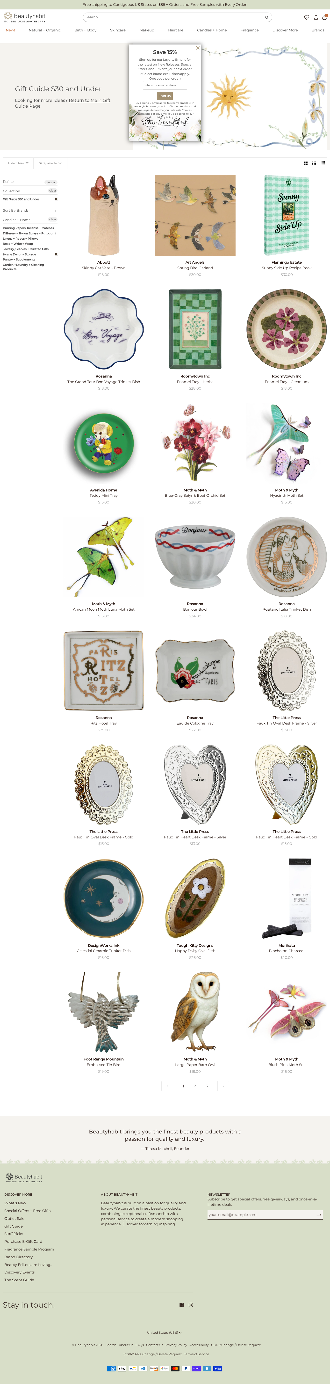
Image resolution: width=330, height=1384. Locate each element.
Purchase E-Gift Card (23, 1241)
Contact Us (154, 1345)
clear (52, 190)
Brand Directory (18, 1257)
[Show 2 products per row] (305, 163)
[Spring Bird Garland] (195, 215)
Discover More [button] (18, 1194)
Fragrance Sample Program (29, 1249)
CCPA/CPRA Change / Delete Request (152, 1354)
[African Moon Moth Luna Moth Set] (103, 557)
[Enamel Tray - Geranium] (286, 329)
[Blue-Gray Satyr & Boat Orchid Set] (195, 443)
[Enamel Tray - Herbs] (195, 329)
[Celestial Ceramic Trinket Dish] (103, 898)
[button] (45, 30)
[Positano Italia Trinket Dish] (286, 557)
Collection (11, 191)
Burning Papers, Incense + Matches (28, 228)
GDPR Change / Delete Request (236, 1345)
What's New (15, 1203)
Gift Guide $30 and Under (21, 199)
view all (51, 182)
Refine (8, 182)
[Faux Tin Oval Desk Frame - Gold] (103, 784)
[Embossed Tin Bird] (103, 1012)
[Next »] (223, 1086)
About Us (126, 1345)
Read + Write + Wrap (18, 243)
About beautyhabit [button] (119, 1194)
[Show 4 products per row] (322, 163)
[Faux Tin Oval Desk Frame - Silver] (286, 670)
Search (111, 1345)
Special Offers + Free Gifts (27, 1211)
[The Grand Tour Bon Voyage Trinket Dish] (103, 329)
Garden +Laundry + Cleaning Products (23, 267)
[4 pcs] (286, 443)
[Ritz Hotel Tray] (103, 670)
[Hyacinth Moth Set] (286, 443)
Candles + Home (16, 220)
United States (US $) (162, 1332)
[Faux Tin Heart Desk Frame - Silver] (195, 784)
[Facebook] (181, 1305)
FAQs (140, 1345)
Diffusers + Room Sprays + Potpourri (29, 233)
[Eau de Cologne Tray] (195, 670)
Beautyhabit (85, 1345)
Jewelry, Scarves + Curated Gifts (26, 249)
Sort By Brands (16, 210)
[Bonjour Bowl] (195, 557)
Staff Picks (13, 1234)
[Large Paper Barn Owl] (195, 1012)
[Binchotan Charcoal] (286, 898)
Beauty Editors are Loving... (28, 1265)
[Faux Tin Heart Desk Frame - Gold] (286, 784)
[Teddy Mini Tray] (103, 443)
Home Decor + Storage (19, 254)
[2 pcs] (286, 898)
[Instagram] (191, 1305)
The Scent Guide (19, 1280)
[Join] (315, 1215)
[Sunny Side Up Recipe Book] (286, 215)
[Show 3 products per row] (314, 163)
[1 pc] (195, 557)
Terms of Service (196, 1354)
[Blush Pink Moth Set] (286, 1012)
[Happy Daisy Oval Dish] (195, 898)
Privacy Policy (176, 1345)
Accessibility (199, 1345)
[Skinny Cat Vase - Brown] (103, 215)
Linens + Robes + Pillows (20, 238)
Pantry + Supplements (19, 259)
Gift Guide (13, 1226)
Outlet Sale (14, 1218)
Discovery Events (19, 1272)
